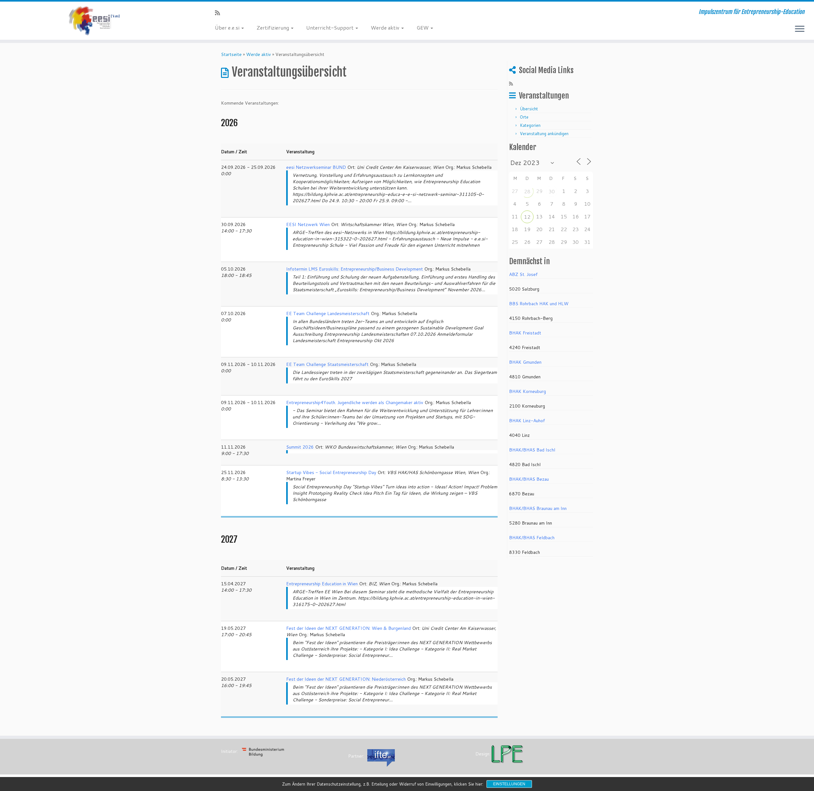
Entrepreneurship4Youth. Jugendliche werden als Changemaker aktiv (354, 402)
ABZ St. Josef (523, 274)
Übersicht (529, 109)
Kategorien (530, 125)
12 (527, 216)
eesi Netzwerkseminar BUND (316, 167)
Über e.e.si (228, 27)
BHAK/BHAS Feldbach (532, 537)
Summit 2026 (300, 447)
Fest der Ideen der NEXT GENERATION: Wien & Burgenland (348, 628)
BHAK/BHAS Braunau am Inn (538, 508)
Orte (524, 117)
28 (527, 191)
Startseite (231, 54)
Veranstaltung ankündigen (544, 133)
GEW (423, 27)
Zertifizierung (273, 27)
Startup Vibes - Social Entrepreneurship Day (331, 472)
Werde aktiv (386, 27)
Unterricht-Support (330, 27)
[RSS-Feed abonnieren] (219, 13)
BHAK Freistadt (525, 333)
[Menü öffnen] (799, 29)
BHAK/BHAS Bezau (529, 479)
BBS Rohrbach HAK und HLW (539, 303)
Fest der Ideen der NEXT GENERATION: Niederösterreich (346, 679)
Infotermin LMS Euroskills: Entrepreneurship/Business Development (354, 269)
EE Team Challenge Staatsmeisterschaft (327, 364)
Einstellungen (509, 784)
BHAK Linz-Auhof (527, 420)
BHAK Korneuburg (527, 391)
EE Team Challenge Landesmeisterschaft (327, 313)
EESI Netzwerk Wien (308, 224)
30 (551, 191)
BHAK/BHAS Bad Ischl (532, 450)
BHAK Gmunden (525, 362)
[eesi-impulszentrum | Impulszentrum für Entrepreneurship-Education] (94, 21)
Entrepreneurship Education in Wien (322, 584)
